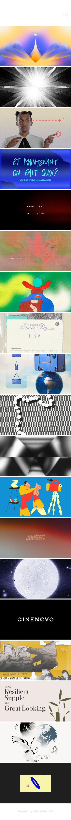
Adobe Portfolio (43, 811)
